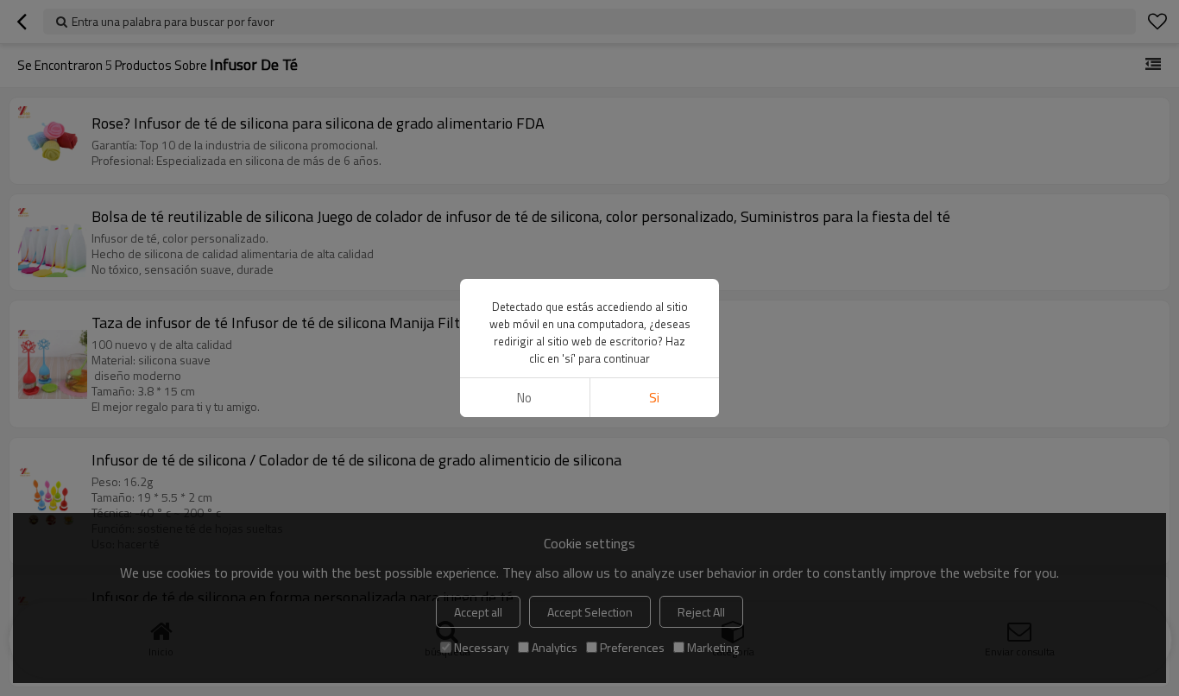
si (654, 398)
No (524, 398)
